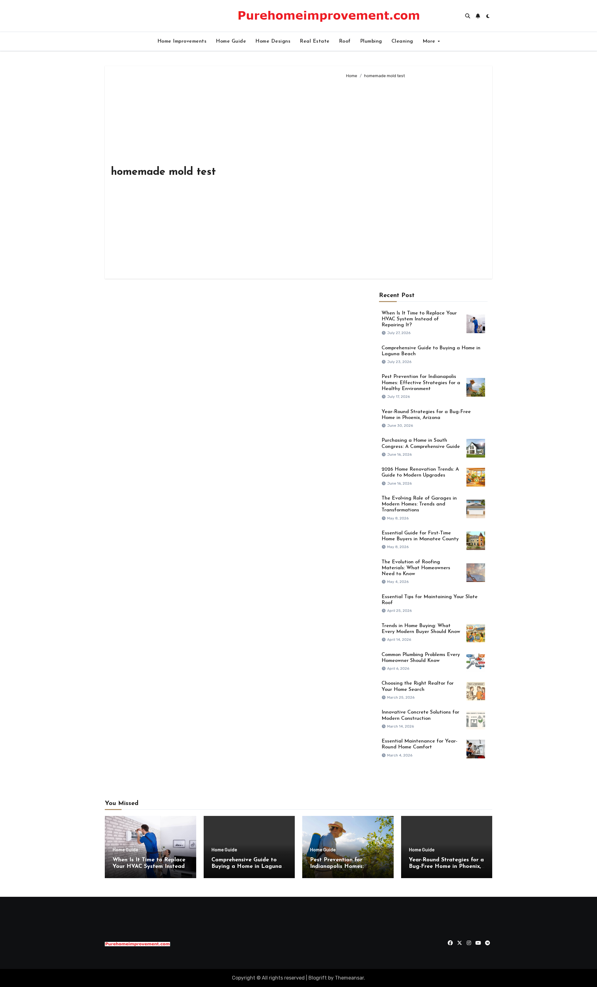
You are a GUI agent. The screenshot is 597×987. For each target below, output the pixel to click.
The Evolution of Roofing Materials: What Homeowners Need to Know (416, 568)
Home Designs (272, 41)
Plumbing (371, 41)
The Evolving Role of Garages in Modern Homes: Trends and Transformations (419, 504)
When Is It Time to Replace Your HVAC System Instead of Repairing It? (419, 319)
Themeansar (349, 978)
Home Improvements (182, 41)
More (430, 41)
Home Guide (231, 41)
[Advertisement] (414, 176)
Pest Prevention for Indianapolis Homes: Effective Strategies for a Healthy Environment (421, 382)
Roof (345, 41)
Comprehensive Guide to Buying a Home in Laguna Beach (246, 866)
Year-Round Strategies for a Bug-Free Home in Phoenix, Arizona (446, 866)
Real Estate (315, 41)
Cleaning (402, 41)
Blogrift (317, 978)
